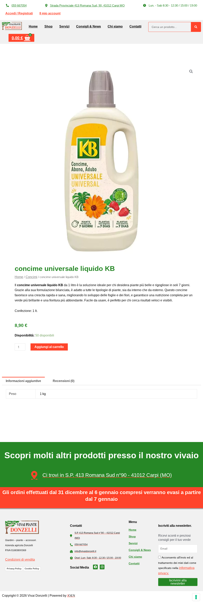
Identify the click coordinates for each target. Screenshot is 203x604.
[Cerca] (196, 27)
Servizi (64, 26)
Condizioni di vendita (20, 559)
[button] (170, 5)
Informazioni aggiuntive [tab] (23, 381)
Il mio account (49, 13)
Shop (48, 26)
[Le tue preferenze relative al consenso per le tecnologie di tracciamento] (196, 597)
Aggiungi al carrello (49, 347)
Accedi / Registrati (19, 13)
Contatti (135, 26)
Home (33, 26)
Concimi (31, 277)
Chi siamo (115, 26)
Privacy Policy (14, 568)
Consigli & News (88, 26)
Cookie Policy (32, 568)
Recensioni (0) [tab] (63, 381)
